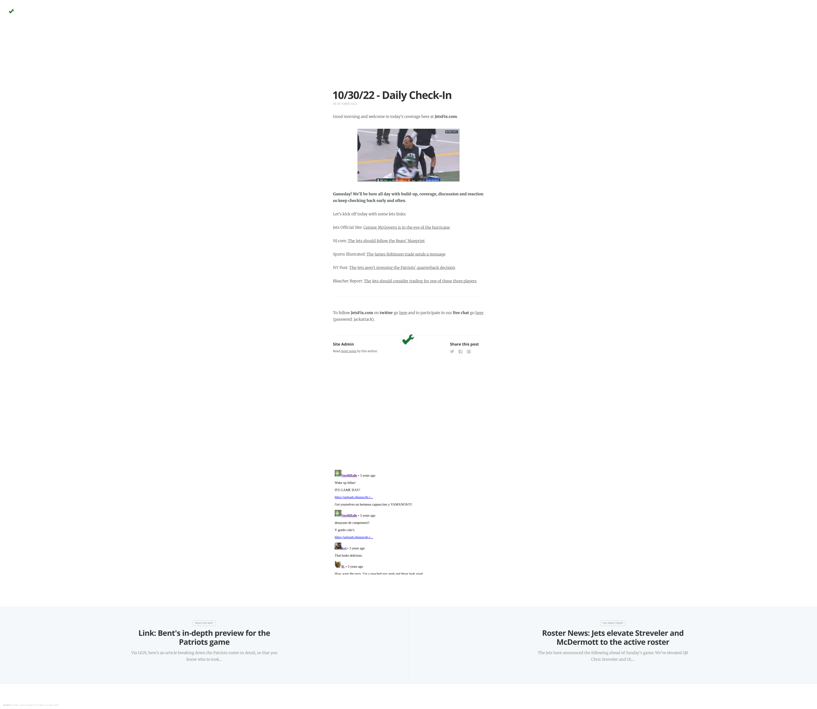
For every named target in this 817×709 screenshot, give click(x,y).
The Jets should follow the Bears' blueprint (386, 240)
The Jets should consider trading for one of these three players (420, 281)
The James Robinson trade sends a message (406, 254)
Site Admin (343, 344)
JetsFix (6, 704)
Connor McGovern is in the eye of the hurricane (406, 227)
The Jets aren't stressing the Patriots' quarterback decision (402, 267)
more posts (348, 351)
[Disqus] (408, 410)
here (403, 312)
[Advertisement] (408, 59)
